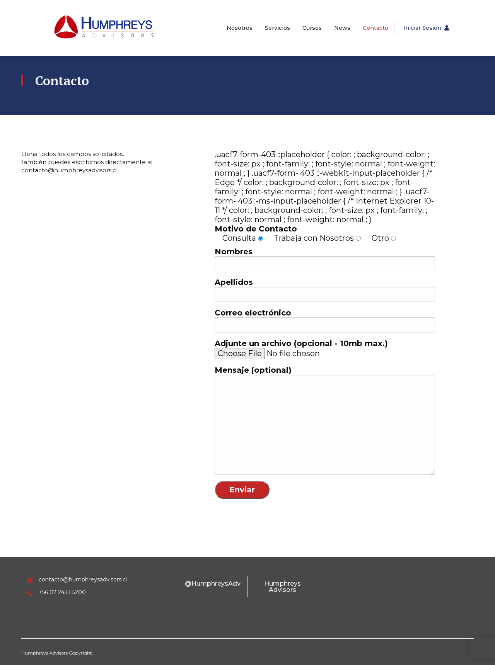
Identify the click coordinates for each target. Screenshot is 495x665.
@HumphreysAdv (213, 583)
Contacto (375, 27)
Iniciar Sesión (422, 27)
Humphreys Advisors (282, 586)
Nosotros (240, 27)
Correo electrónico (253, 312)
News (342, 27)
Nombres (234, 251)
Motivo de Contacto (256, 228)
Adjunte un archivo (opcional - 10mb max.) (301, 343)
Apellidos (234, 282)
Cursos (312, 27)
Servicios (277, 27)
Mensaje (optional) (253, 370)
